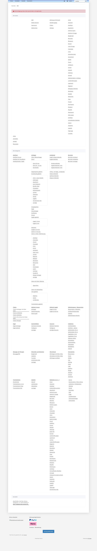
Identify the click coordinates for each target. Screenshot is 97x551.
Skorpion (70, 372)
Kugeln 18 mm (36, 221)
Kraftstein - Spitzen (72, 328)
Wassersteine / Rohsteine (74, 309)
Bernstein (70, 38)
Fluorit (69, 62)
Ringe (70, 394)
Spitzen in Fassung (35, 231)
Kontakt (23, 1)
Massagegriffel (16, 354)
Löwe (69, 366)
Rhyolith (70, 109)
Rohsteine (33, 227)
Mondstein (70, 91)
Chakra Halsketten (17, 315)
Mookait (70, 94)
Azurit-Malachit (36, 184)
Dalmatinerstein (72, 54)
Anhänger (33, 309)
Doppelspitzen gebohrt (36, 171)
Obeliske (71, 386)
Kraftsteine (34, 213)
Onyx (69, 99)
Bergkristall (70, 36)
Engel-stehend (16, 328)
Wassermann (71, 354)
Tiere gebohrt (34, 291)
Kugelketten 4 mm (72, 334)
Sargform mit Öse (35, 229)
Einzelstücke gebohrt (36, 173)
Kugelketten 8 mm (72, 336)
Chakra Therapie (17, 320)
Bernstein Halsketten (73, 159)
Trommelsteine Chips (18, 386)
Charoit (34, 242)
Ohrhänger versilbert (55, 358)
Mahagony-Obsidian (73, 88)
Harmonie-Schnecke (36, 326)
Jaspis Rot (52, 431)
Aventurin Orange (72, 33)
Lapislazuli (70, 83)
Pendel (70, 388)
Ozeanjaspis (36, 267)
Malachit (35, 256)
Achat (69, 20)
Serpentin (70, 125)
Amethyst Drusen (17, 157)
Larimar (35, 192)
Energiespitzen (34, 207)
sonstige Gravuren (54, 330)
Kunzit (34, 248)
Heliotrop (70, 72)
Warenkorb (29, 1)
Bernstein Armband (72, 157)
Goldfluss (52, 423)
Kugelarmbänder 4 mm (56, 165)
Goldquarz (70, 65)
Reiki (70, 392)
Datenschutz (34, 28)
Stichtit (34, 196)
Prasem (70, 101)
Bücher (70, 380)
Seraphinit (35, 273)
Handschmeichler (35, 311)
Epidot (69, 59)
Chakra (51, 25)
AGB (32, 20)
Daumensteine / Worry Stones (76, 382)
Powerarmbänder (54, 173)
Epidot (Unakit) (53, 419)
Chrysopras (35, 188)
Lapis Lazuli (35, 252)
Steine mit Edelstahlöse (37, 289)
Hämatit (70, 70)
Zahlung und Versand (55, 20)
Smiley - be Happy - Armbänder (57, 171)
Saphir (34, 269)
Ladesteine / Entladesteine (75, 384)
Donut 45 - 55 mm (37, 165)
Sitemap (52, 28)
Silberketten (71, 344)
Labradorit (35, 250)
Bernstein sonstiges (72, 161)
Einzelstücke (16, 382)
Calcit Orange (71, 46)
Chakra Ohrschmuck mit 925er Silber (20, 317)
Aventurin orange (54, 394)
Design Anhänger (37, 275)
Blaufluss (52, 400)
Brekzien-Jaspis (53, 404)
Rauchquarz (71, 104)
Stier (69, 360)
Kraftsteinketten (72, 326)
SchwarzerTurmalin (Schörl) (56, 475)
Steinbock (70, 376)
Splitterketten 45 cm (73, 330)
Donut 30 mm (36, 163)
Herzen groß (34, 313)
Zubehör (70, 313)
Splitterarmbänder (54, 176)
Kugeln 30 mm (53, 309)
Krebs (69, 364)
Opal (34, 264)
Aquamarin (70, 28)
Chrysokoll (35, 244)
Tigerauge (70, 131)
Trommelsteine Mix (17, 388)
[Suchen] (86, 1)
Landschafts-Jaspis (72, 80)
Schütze (70, 374)
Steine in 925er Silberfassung (38, 233)
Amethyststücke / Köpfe (18, 161)
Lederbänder (34, 384)
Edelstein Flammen (54, 326)
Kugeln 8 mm (36, 223)
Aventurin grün (71, 30)
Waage (69, 370)
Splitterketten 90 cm (73, 332)
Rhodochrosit (53, 460)
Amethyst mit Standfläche (19, 159)
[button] (64, 1)
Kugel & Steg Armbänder (55, 157)
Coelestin (33, 356)
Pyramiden (71, 390)
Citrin (69, 51)
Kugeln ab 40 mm (54, 311)
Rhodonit (70, 107)
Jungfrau (70, 368)
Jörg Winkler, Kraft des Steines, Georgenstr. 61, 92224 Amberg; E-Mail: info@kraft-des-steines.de (21, 503)
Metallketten (71, 346)
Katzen (34, 298)
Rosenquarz (71, 112)
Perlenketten (71, 340)
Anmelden (17, 1)
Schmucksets (72, 400)
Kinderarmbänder (55, 163)
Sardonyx (70, 117)
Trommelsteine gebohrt (37, 304)
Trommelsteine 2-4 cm (18, 384)
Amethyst (70, 25)
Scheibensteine (72, 396)
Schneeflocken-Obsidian (74, 120)
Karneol (70, 75)
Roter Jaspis (71, 115)
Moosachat (70, 96)
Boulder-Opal (36, 186)
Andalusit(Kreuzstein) (55, 388)
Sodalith (70, 128)
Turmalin (70, 133)
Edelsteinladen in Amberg (74, 78)
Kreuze (33, 215)
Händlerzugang (53, 22)
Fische (69, 356)
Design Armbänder (54, 178)
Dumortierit (71, 57)
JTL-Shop (89, 538)
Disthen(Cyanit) (36, 190)
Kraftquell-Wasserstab (73, 311)
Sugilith (34, 198)
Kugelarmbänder (54, 159)
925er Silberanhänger (36, 157)
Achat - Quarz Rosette (38, 178)
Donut (32, 159)
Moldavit (35, 258)
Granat (69, 67)
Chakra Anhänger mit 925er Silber (19, 310)
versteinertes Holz (37, 200)
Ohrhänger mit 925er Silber (56, 354)
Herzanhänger (34, 211)
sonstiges (33, 330)
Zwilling (70, 362)
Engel (32, 209)
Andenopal (35, 180)
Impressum (34, 25)
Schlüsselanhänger (73, 398)
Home (11, 1)
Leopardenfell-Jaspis (54, 442)
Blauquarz (70, 41)
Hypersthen (35, 285)
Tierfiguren (34, 328)
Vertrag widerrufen (48, 531)
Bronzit (70, 43)
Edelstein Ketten (72, 338)
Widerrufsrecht (35, 22)
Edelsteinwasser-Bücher (74, 315)
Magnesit (70, 86)
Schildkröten (36, 300)
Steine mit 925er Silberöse (37, 281)
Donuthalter (36, 167)
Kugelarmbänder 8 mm (56, 167)
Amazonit (70, 22)
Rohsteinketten (71, 342)
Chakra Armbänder (17, 313)
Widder (70, 358)
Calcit (51, 409)
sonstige (35, 202)
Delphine (35, 295)
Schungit (52, 473)
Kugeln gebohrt (35, 217)
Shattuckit (35, 194)
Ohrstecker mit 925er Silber (56, 356)
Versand (25, 534)
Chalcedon (70, 49)
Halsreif (70, 348)
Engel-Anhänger (17, 326)
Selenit (69, 123)
